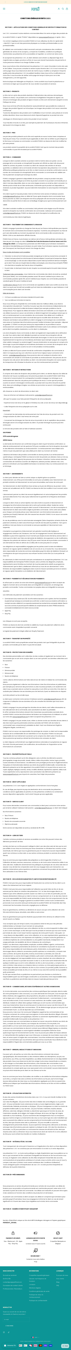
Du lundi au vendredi (9, 1275)
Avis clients (60, 1278)
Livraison (32, 1284)
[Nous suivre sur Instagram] (4, 1332)
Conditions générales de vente (39, 1291)
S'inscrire (9, 1326)
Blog (57, 1282)
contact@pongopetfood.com (12, 1282)
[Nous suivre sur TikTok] (9, 1332)
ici (36, 1261)
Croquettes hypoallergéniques (39, 1275)
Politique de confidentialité (38, 1300)
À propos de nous (62, 1275)
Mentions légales (35, 1288)
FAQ (57, 1285)
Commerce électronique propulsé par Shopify (39, 1341)
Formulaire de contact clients (13, 1285)
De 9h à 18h (7, 1278)
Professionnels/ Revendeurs (12, 1289)
